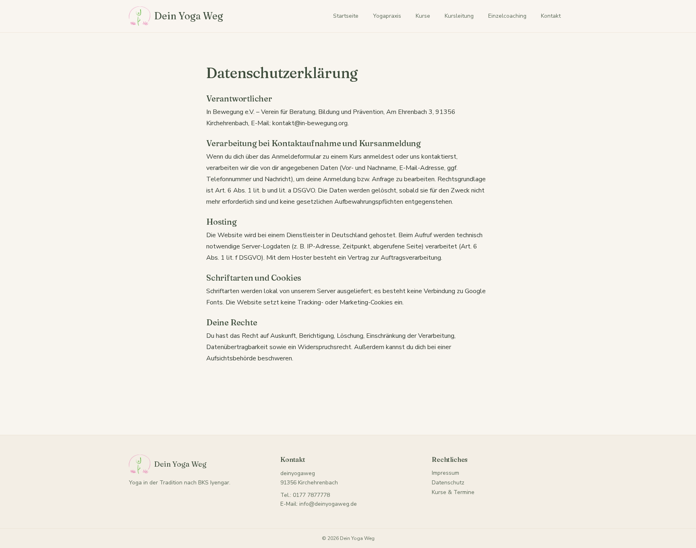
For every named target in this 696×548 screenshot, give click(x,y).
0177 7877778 (311, 495)
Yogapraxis (387, 16)
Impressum (445, 473)
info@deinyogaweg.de (328, 504)
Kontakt (551, 16)
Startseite (345, 16)
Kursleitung (459, 16)
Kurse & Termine (453, 492)
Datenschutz (448, 482)
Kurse (423, 16)
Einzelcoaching (507, 16)
